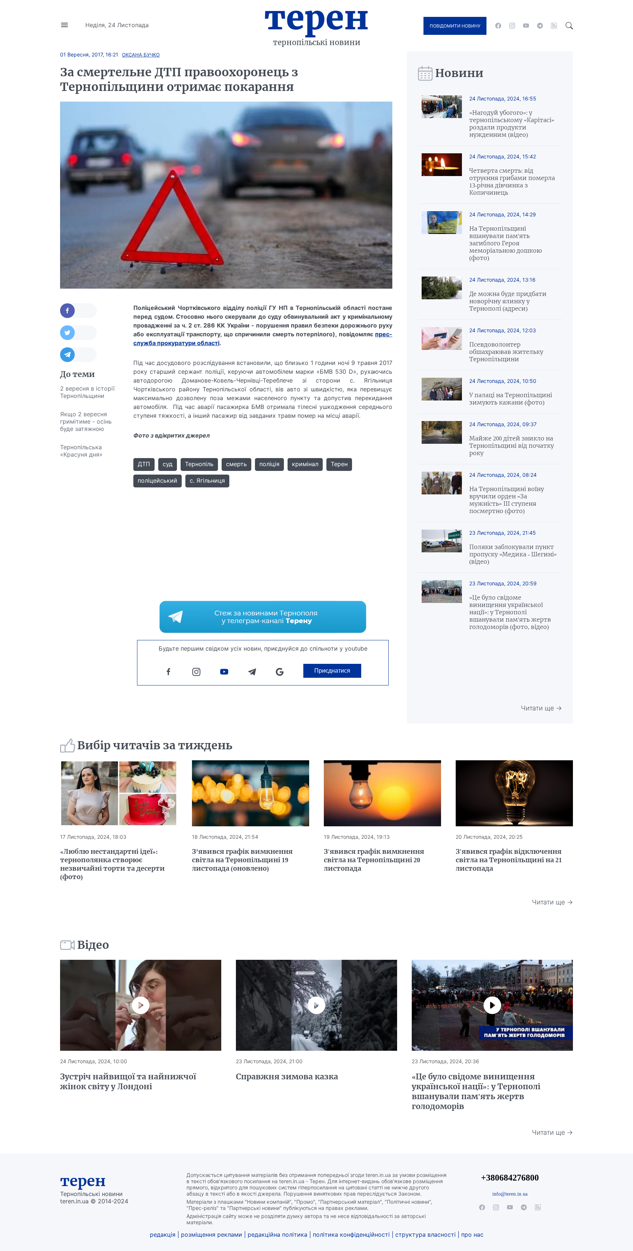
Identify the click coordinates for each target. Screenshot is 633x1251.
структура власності (425, 1234)
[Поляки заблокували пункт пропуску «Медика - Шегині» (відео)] (442, 547)
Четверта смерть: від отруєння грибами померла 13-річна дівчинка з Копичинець (512, 181)
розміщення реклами (211, 1234)
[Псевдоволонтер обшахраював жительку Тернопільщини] (442, 345)
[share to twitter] (78, 332)
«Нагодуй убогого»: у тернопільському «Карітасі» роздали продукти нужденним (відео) (511, 123)
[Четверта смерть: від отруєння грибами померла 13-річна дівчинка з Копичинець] (442, 174)
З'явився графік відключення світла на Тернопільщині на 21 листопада (509, 860)
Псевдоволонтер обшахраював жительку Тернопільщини (506, 352)
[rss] (554, 26)
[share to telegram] (78, 354)
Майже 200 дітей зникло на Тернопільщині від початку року (511, 446)
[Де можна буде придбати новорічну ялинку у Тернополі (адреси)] (442, 294)
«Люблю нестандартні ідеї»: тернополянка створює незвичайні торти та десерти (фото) (112, 864)
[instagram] (512, 26)
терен (83, 1181)
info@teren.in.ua (510, 1193)
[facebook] (498, 26)
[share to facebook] (78, 310)
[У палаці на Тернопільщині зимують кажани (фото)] (442, 392)
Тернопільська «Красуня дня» (81, 450)
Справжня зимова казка (287, 1077)
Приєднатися (332, 670)
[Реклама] (263, 616)
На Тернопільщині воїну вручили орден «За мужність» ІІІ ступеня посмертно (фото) (506, 500)
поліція (269, 464)
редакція (162, 1234)
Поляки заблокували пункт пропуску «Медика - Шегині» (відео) (513, 554)
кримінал (305, 464)
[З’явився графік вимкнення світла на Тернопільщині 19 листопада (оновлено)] (250, 793)
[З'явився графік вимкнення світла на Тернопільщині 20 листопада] (382, 793)
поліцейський (157, 480)
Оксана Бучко (141, 55)
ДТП (144, 464)
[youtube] (526, 26)
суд (168, 464)
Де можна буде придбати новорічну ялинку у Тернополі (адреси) (508, 301)
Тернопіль (199, 464)
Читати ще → (541, 708)
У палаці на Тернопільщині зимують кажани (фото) (510, 398)
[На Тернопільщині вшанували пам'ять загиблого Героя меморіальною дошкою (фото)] (442, 236)
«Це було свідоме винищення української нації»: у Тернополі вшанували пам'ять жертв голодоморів (476, 1091)
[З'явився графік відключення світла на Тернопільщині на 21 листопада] (514, 793)
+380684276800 (510, 1177)
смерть (236, 464)
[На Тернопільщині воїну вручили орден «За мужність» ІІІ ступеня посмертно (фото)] (442, 493)
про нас (472, 1234)
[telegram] (540, 26)
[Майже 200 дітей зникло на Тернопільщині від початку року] (442, 439)
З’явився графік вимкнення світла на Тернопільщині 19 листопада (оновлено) (242, 860)
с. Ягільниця (207, 480)
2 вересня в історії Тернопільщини (87, 392)
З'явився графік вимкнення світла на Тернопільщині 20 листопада (374, 860)
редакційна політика (277, 1234)
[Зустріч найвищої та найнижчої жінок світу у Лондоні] (140, 1005)
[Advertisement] (89, 574)
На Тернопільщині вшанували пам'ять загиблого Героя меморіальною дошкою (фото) (505, 243)
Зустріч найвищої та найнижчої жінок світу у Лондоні (128, 1081)
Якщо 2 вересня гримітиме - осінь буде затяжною (86, 421)
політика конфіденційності (351, 1234)
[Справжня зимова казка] (316, 1005)
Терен (316, 17)
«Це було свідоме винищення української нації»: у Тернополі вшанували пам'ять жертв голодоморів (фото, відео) (510, 612)
